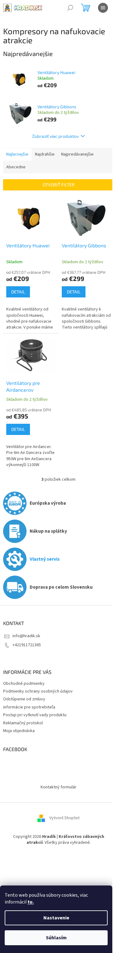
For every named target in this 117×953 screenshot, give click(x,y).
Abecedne (16, 167)
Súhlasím (56, 937)
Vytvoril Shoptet (64, 818)
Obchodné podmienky (24, 683)
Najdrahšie (45, 154)
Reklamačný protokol (23, 723)
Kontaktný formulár (58, 787)
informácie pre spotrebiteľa (29, 707)
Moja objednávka (19, 731)
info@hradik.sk (26, 636)
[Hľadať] (70, 8)
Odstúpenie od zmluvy (24, 699)
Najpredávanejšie (77, 154)
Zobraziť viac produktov (55, 136)
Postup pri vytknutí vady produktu (34, 715)
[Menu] (103, 8)
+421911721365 (26, 645)
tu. (30, 902)
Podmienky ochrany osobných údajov (38, 691)
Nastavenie (56, 917)
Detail (18, 291)
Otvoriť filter (59, 184)
